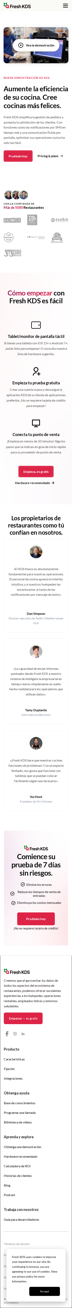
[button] (65, 6)
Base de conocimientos (19, 1103)
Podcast (9, 1195)
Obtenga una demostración (22, 1147)
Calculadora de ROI (17, 1166)
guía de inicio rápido (52, 447)
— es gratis (23, 1018)
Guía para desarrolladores (21, 1219)
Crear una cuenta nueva (26, 389)
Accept (44, 1291)
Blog (7, 1185)
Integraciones (13, 1078)
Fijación (9, 1069)
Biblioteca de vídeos (18, 1122)
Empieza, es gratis (36, 471)
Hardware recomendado (20, 1156)
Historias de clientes (18, 1175)
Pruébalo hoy (18, 156)
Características (14, 1059)
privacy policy (25, 1276)
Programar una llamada (20, 1112)
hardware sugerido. (41, 354)
